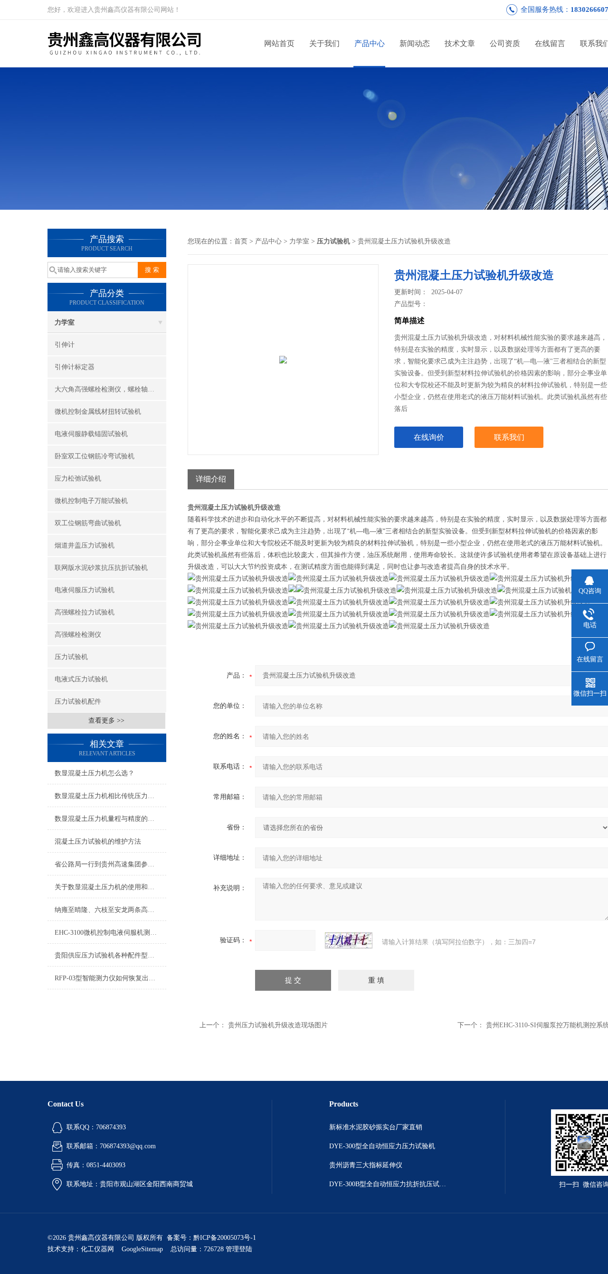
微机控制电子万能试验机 (91, 500)
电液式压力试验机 (81, 679)
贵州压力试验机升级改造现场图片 (278, 1025)
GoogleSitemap (142, 1249)
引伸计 (65, 344)
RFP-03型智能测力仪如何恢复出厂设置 (110, 978)
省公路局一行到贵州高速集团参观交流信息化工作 (110, 864)
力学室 (65, 322)
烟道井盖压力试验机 (84, 545)
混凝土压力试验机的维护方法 (98, 841)
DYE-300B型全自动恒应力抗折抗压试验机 (388, 1184)
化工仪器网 (97, 1249)
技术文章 (460, 43)
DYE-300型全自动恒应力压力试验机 (382, 1146)
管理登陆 (239, 1249)
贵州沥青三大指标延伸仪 (365, 1165)
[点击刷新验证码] (348, 940)
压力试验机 (71, 656)
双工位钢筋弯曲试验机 (88, 523)
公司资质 (505, 43)
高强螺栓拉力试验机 (84, 612)
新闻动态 (414, 43)
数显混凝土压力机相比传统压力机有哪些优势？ (110, 796)
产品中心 (369, 43)
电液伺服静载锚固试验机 (91, 433)
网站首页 (279, 43)
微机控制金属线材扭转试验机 (98, 411)
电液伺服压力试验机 (84, 590)
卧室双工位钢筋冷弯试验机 (94, 456)
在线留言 (550, 43)
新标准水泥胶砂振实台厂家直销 (375, 1127)
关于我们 (324, 43)
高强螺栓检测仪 (78, 634)
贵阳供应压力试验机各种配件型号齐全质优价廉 (110, 955)
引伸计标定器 (75, 367)
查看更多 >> (106, 720)
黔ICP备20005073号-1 (224, 1237)
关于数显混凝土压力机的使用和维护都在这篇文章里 (110, 887)
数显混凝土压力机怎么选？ (94, 773)
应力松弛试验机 (78, 478)
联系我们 (509, 437)
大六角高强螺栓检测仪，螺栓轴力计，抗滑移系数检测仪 (110, 389)
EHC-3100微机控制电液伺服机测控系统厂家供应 (110, 932)
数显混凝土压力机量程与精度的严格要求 (110, 818)
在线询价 (429, 437)
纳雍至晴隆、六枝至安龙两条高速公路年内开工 (110, 909)
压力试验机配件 (78, 701)
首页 (240, 241)
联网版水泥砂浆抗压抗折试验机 (101, 567)
